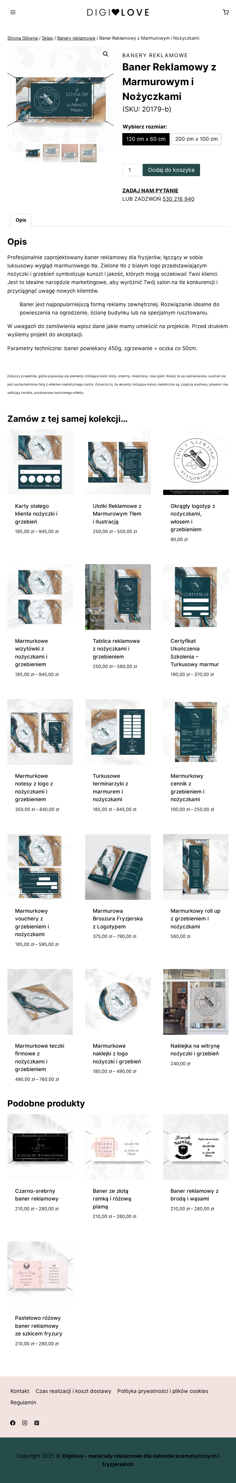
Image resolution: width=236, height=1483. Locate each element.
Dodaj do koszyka (171, 170)
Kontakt (19, 1391)
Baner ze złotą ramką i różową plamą (112, 1199)
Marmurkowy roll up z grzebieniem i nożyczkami (196, 919)
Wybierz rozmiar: (145, 127)
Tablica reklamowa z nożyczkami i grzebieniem (116, 649)
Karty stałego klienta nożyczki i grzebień (36, 514)
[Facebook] (12, 1423)
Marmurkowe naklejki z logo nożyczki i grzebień (117, 1054)
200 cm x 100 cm (196, 139)
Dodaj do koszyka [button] (194, 946)
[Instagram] (24, 1423)
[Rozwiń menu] (13, 12)
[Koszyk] (226, 12)
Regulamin (23, 1402)
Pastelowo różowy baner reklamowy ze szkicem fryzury (38, 1326)
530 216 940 (179, 199)
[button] (105, 54)
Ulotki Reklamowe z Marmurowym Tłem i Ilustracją (117, 514)
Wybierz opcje (33, 550)
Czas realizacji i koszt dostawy (73, 1391)
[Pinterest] (36, 1423)
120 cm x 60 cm (146, 139)
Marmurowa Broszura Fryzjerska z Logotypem (118, 919)
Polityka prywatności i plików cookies (162, 1391)
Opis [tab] (21, 220)
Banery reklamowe (155, 55)
